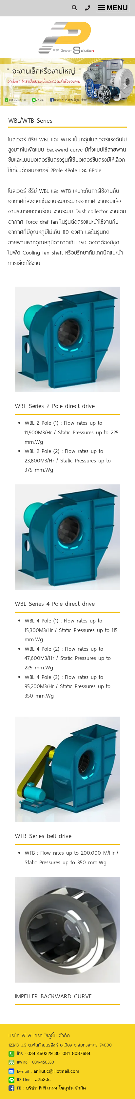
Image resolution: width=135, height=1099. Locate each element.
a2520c (42, 1079)
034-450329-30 (44, 1053)
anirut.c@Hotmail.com (56, 1071)
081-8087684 (76, 1053)
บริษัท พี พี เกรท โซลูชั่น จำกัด (56, 1087)
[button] (10, 82)
